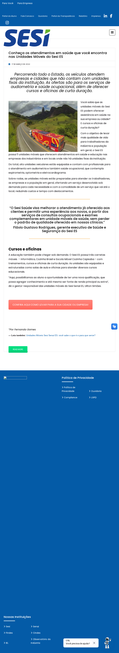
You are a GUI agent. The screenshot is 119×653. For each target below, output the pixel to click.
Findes (9, 632)
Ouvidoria (42, 16)
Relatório (83, 16)
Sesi (8, 626)
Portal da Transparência (63, 16)
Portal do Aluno (9, 16)
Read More (18, 349)
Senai (36, 626)
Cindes (36, 632)
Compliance (70, 397)
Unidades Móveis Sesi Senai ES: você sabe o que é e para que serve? (60, 335)
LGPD (94, 397)
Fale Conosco (27, 16)
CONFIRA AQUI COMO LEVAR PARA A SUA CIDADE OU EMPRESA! (50, 305)
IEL (7, 642)
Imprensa (96, 16)
